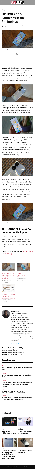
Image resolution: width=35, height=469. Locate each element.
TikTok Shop (8, 254)
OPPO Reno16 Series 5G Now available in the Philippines (17, 376)
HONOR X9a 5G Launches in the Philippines (21, 275)
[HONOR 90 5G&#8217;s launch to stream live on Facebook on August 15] (8, 288)
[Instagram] (13, 343)
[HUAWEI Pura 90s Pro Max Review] (25, 442)
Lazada (30, 251)
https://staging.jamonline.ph (19, 313)
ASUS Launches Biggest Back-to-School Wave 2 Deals (17, 368)
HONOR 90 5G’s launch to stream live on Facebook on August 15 (8, 296)
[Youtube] (18, 343)
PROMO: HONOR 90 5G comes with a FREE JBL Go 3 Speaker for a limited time (8, 276)
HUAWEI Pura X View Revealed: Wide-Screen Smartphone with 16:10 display (17, 398)
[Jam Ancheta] (6, 327)
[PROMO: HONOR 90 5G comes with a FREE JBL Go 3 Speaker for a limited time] (8, 267)
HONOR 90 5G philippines (10, 350)
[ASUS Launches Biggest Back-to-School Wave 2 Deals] (9, 421)
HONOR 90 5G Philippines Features (13, 352)
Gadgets (4, 10)
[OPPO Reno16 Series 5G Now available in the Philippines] (25, 421)
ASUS (3, 365)
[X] (16, 343)
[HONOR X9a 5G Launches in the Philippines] (23, 267)
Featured (11, 348)
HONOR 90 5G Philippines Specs (12, 354)
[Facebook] (11, 343)
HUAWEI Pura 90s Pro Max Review (13, 392)
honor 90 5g (19, 348)
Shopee (25, 251)
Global (3, 390)
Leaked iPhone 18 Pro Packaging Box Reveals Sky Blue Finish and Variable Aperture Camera (17, 384)
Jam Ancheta (21, 26)
